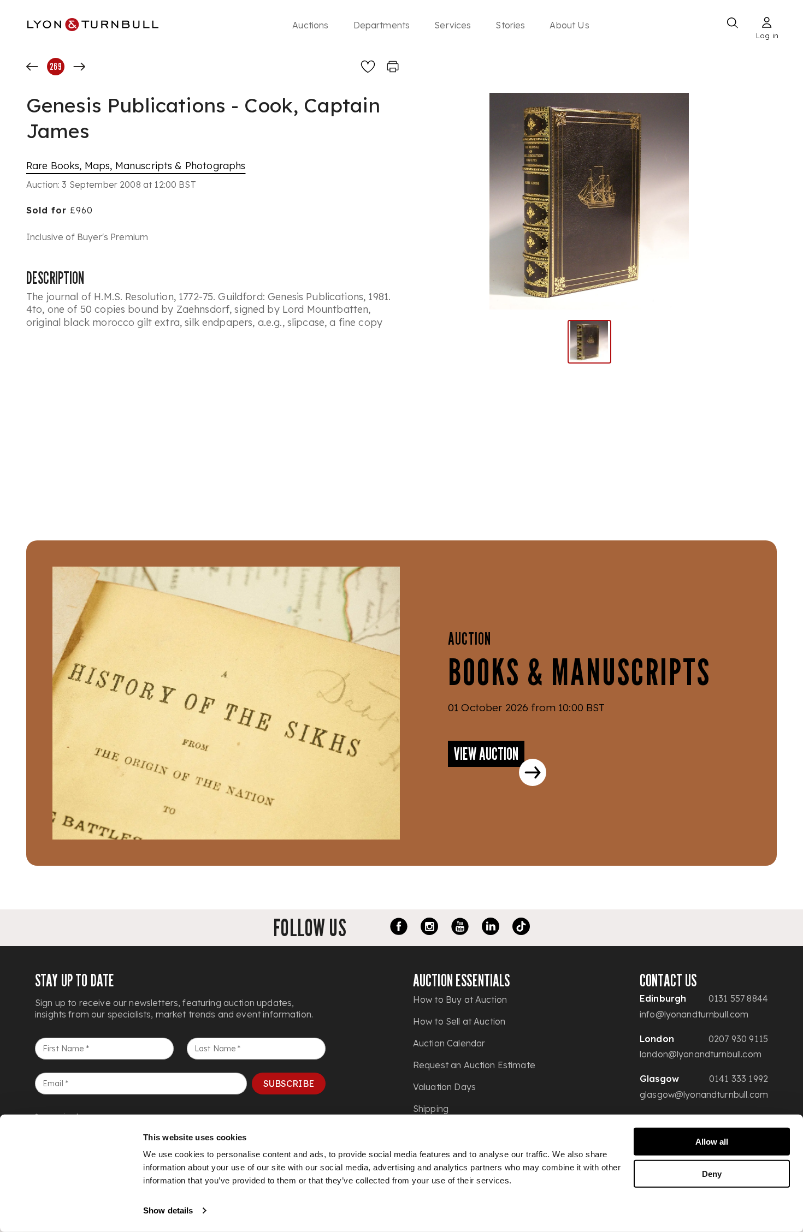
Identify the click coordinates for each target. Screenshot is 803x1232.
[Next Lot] (79, 66)
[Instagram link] (429, 928)
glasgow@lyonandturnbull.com (704, 1094)
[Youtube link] (460, 928)
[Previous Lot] (32, 66)
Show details (168, 1210)
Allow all (711, 1141)
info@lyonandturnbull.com (694, 1014)
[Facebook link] (399, 928)
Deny (712, 1173)
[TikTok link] (521, 928)
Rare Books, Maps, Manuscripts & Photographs (135, 165)
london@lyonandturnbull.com (700, 1054)
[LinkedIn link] (490, 928)
